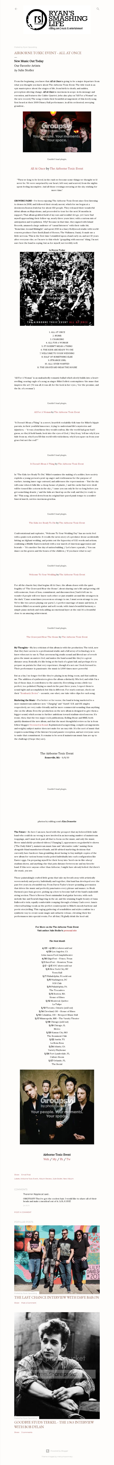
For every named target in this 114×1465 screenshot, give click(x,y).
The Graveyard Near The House (42, 637)
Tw (68, 1159)
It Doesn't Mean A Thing (42, 464)
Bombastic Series (29, 693)
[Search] (98, 8)
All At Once (38, 168)
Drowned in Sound (39, 725)
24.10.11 (26, 1205)
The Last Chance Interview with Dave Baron (56, 1297)
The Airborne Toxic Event (66, 168)
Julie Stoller (57, 1178)
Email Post (26, 1175)
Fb (61, 1159)
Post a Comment (22, 1212)
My (55, 1159)
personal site (70, 930)
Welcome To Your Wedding (42, 574)
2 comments (26, 1432)
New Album (68, 1178)
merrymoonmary (65, 1456)
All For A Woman (42, 412)
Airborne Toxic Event (29, 1178)
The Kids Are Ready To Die (42, 522)
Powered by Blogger (59, 1451)
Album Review (45, 1178)
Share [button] (16, 1175)
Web (46, 1159)
